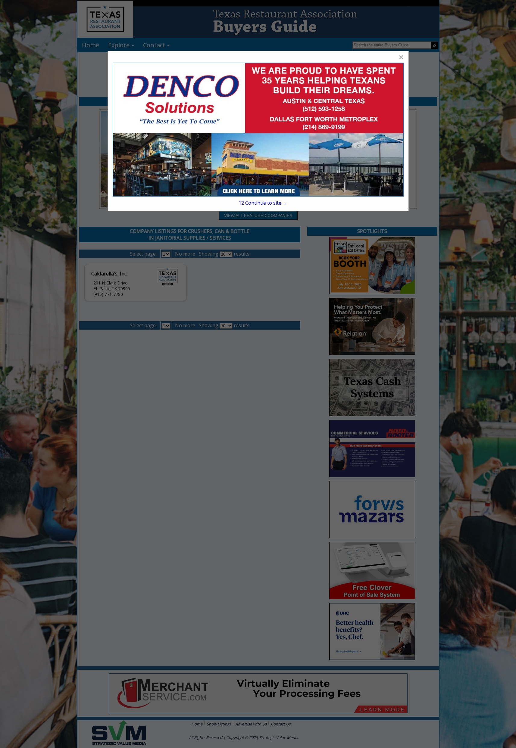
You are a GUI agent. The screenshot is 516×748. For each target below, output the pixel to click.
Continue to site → (263, 203)
